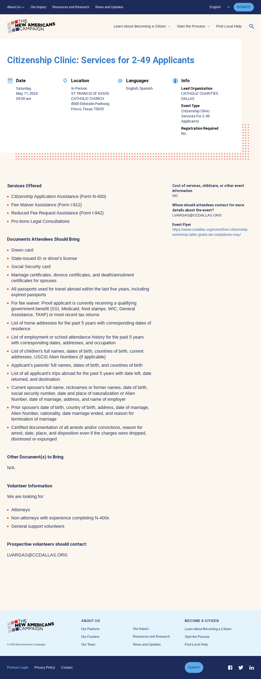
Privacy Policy (44, 667)
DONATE (244, 7)
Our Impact (38, 7)
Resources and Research (70, 7)
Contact (66, 667)
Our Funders (90, 636)
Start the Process (191, 26)
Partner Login (17, 667)
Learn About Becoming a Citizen (140, 26)
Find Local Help (229, 26)
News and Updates (109, 7)
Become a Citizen (202, 621)
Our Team (88, 644)
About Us (14, 7)
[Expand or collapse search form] (252, 26)
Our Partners (90, 629)
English (215, 7)
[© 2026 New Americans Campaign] (44, 626)
